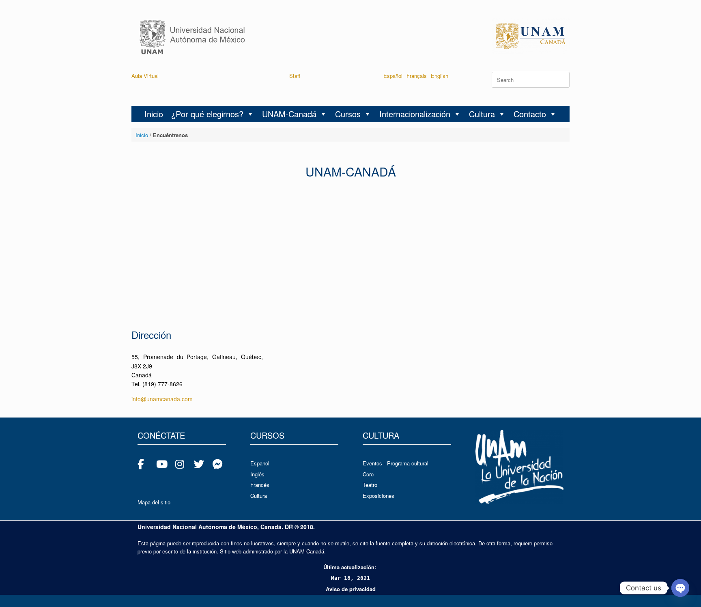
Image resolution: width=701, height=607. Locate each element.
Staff (294, 76)
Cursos (348, 114)
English (439, 76)
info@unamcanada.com (162, 399)
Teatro (370, 485)
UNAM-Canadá (289, 114)
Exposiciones (378, 495)
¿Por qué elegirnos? (207, 114)
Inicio (153, 114)
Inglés (257, 474)
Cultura (482, 114)
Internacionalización (414, 114)
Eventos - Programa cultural (395, 463)
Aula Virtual (145, 76)
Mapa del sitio (154, 502)
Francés (259, 485)
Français (416, 76)
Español (392, 76)
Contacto (530, 114)
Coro (368, 474)
